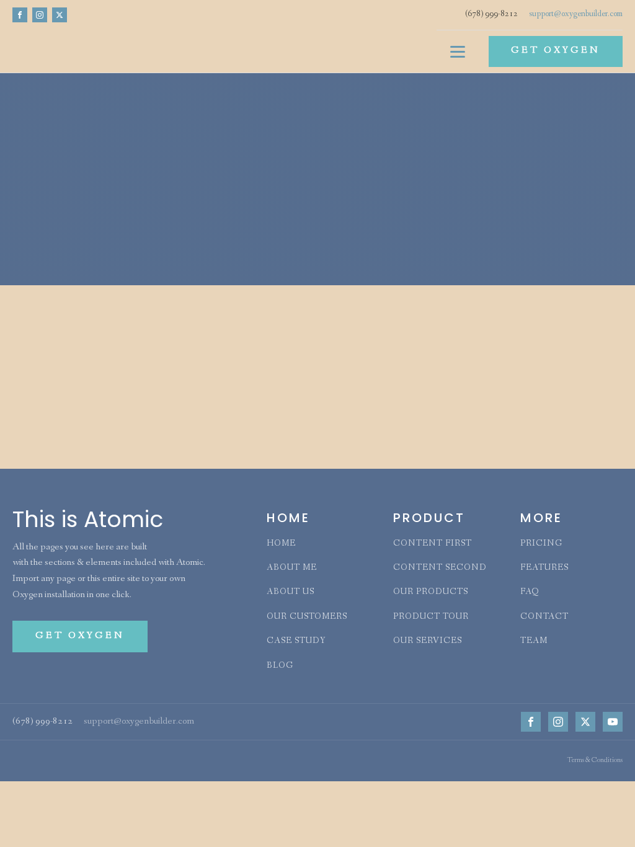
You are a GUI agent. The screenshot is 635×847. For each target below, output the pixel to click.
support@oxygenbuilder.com (576, 14)
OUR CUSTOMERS (307, 617)
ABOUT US (290, 592)
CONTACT (544, 617)
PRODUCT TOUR (431, 617)
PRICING (541, 543)
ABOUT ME (292, 568)
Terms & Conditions (595, 761)
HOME (281, 543)
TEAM (534, 641)
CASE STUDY (296, 641)
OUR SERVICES (427, 641)
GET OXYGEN (555, 51)
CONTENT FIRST (432, 543)
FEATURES (544, 568)
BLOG (280, 666)
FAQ (530, 592)
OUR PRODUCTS (430, 592)
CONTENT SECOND (440, 568)
